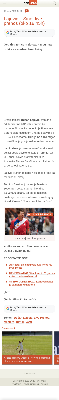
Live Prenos (41, 317)
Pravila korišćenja (31, 384)
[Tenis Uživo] (33, 3)
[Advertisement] (29, 84)
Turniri (20, 321)
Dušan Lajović (23, 317)
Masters (9, 321)
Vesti (29, 321)
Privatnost (16, 384)
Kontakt (44, 384)
